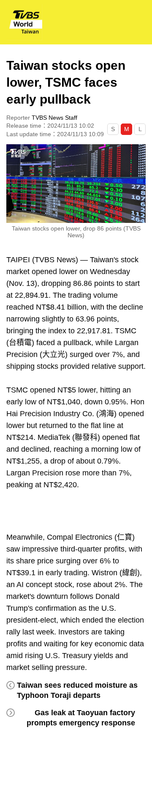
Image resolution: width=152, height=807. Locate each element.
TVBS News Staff (54, 117)
